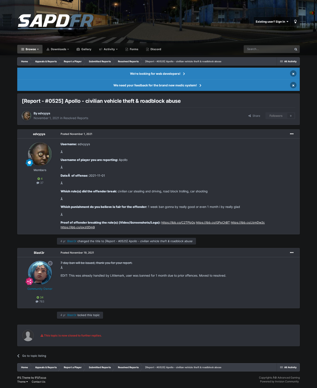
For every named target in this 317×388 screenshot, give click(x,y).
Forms (133, 49)
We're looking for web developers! (155, 73)
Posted (76, 134)
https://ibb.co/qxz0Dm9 (78, 227)
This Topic (280, 49)
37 (41, 182)
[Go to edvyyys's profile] (26, 115)
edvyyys (44, 113)
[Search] (296, 49)
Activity (109, 49)
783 (41, 301)
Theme (21, 381)
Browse (30, 49)
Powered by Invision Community (279, 381)
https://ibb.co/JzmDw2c (248, 222)
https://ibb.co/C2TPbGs (178, 222)
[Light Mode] (295, 21)
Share (255, 115)
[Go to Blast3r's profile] (40, 273)
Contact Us (38, 381)
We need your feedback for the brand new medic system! (155, 85)
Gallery (86, 49)
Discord (155, 49)
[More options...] (291, 134)
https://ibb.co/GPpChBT (213, 222)
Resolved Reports (75, 118)
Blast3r (39, 252)
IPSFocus (40, 377)
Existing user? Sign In (271, 21)
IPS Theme (23, 377)
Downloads (58, 49)
